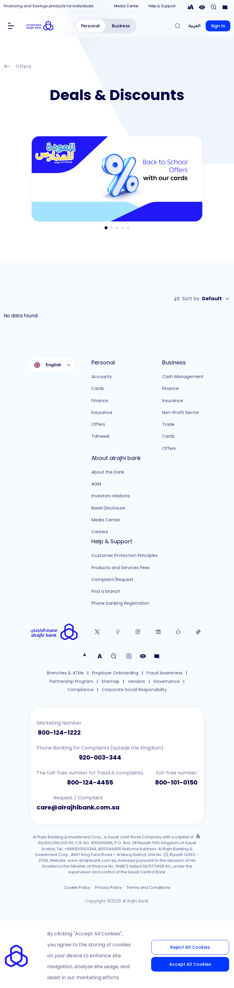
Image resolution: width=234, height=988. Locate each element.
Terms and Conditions (148, 887)
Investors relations (110, 496)
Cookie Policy (77, 887)
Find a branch (105, 591)
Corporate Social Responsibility (134, 690)
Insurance (101, 412)
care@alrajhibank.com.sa (78, 807)
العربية (194, 25)
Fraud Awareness (165, 673)
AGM (96, 484)
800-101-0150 (176, 782)
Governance (166, 681)
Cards (97, 388)
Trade (168, 424)
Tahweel (100, 436)
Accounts (101, 377)
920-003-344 (100, 757)
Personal (90, 26)
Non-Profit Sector (180, 412)
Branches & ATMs (65, 673)
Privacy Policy (108, 887)
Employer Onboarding (115, 673)
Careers (99, 532)
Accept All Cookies (190, 964)
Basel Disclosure (108, 508)
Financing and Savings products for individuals (49, 6)
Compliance (80, 690)
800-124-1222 (59, 732)
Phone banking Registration (120, 603)
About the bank (107, 472)
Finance (99, 401)
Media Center (126, 6)
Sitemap (110, 681)
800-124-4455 (90, 782)
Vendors (136, 681)
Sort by (202, 298)
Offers (23, 66)
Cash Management (183, 377)
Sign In (218, 26)
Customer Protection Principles (124, 555)
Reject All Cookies (190, 947)
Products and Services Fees (120, 568)
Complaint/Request (112, 579)
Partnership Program (71, 681)
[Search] (177, 25)
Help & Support (162, 6)
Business (121, 26)
